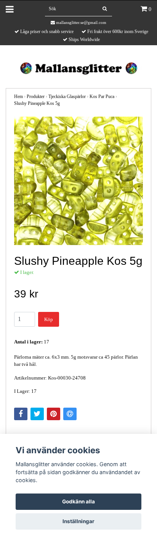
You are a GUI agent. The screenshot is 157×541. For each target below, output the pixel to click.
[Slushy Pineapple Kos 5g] (78, 181)
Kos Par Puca (102, 96)
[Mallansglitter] (78, 67)
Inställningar (78, 521)
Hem (18, 96)
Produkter (36, 96)
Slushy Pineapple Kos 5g (37, 103)
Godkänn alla (78, 501)
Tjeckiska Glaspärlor (67, 96)
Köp (48, 319)
